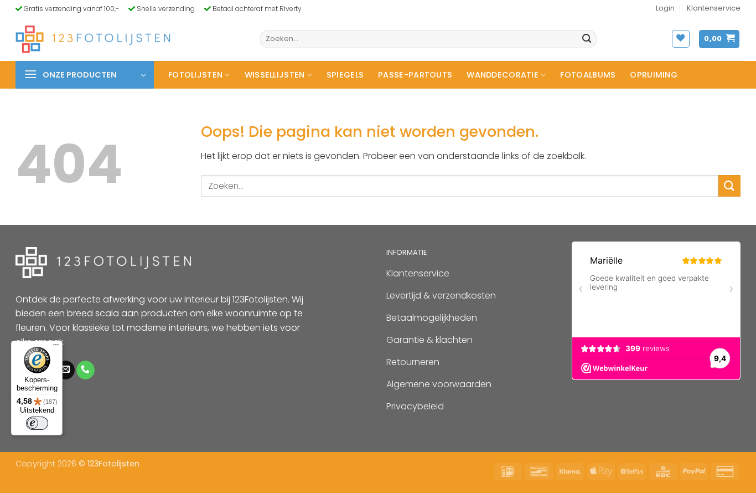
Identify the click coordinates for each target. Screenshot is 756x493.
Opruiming (653, 74)
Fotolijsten (195, 74)
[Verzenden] (586, 39)
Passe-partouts (415, 74)
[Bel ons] (85, 370)
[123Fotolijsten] (92, 39)
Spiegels (345, 74)
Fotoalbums (587, 74)
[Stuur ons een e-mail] (65, 370)
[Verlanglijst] (681, 39)
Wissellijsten (275, 74)
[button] (665, 8)
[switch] (37, 423)
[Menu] (56, 347)
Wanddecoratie (502, 74)
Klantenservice (714, 8)
